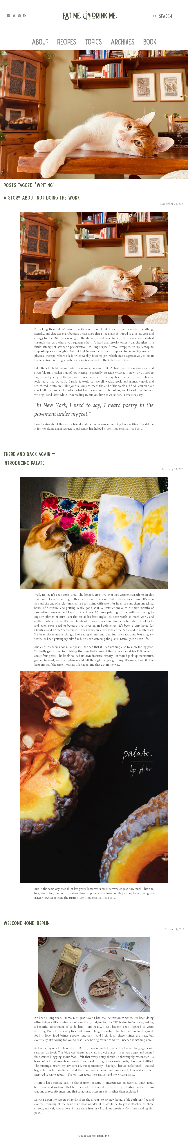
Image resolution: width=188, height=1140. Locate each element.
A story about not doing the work (42, 197)
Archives (123, 42)
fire (36, 603)
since (131, 1074)
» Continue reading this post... (123, 429)
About (40, 42)
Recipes (66, 42)
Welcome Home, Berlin (27, 923)
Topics (93, 42)
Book (149, 42)
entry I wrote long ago (131, 1048)
